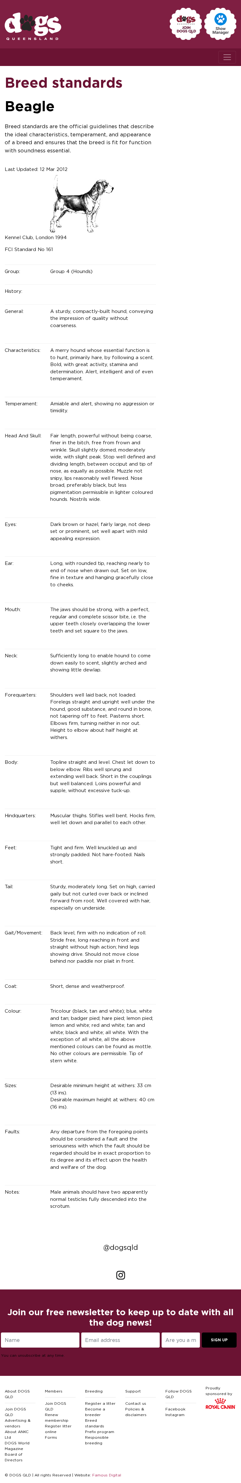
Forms (51, 1437)
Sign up (219, 1340)
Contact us (135, 1403)
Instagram (175, 1415)
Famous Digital (106, 1475)
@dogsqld (120, 1247)
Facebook (175, 1409)
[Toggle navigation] (227, 57)
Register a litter (100, 1403)
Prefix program (99, 1432)
